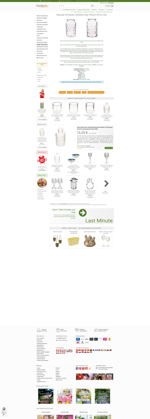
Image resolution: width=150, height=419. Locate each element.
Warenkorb (104, 3)
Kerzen (38, 35)
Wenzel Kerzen (59, 379)
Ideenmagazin (41, 198)
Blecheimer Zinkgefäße (42, 18)
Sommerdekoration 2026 (42, 49)
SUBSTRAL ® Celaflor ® (61, 378)
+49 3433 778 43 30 (62, 340)
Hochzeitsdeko (40, 33)
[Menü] (6, 407)
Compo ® (58, 368)
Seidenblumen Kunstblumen (42, 46)
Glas (84, 92)
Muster (70, 92)
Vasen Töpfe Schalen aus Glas (89, 11)
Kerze (39, 72)
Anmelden (111, 3)
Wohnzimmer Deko (42, 191)
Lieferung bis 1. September (65, 1)
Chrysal (38, 368)
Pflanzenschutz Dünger (42, 42)
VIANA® (38, 379)
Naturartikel (39, 40)
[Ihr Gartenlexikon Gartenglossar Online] (102, 396)
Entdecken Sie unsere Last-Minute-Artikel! (42, 168)
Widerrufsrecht (40, 346)
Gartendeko (40, 196)
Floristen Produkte (41, 369)
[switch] (4, 414)
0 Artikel (108, 6)
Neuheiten (101, 9)
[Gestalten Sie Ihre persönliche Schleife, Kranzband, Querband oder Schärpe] (45, 396)
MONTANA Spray (41, 374)
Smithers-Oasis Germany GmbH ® (44, 378)
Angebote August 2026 (83, 9)
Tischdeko (40, 195)
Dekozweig (40, 77)
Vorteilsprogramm (41, 357)
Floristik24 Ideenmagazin (42, 360)
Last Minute (110, 9)
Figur (39, 81)
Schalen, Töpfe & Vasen (78, 11)
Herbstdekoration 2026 (69, 9)
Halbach (58, 371)
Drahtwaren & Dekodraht (42, 24)
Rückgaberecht (40, 345)
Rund (39, 79)
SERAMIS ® (58, 376)
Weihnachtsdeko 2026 (42, 55)
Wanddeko (40, 193)
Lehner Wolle (40, 373)
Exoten (39, 68)
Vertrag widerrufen (41, 348)
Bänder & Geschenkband (42, 15)
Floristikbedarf (40, 26)
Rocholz (57, 374)
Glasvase (62, 92)
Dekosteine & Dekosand (42, 22)
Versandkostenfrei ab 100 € (46, 1)
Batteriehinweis (40, 350)
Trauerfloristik (40, 53)
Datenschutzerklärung (42, 343)
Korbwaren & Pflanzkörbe (42, 38)
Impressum (39, 340)
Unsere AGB (39, 341)
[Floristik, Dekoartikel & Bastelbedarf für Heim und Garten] (43, 6)
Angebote (42, 86)
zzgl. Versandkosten (63, 203)
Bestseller (94, 9)
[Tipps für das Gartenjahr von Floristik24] (64, 396)
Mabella (57, 373)
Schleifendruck (40, 376)
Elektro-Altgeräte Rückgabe (43, 352)
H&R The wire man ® (41, 371)
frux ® (57, 369)
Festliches (40, 70)
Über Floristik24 (40, 338)
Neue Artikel (42, 124)
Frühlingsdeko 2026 (41, 29)
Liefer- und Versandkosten (43, 355)
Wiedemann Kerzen (41, 381)
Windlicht (77, 92)
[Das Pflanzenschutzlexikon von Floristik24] (83, 396)
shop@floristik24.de (61, 338)
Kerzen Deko (41, 189)
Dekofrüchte (39, 20)
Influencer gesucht (41, 358)
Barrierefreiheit (40, 353)
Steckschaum (40, 51)
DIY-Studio (40, 57)
